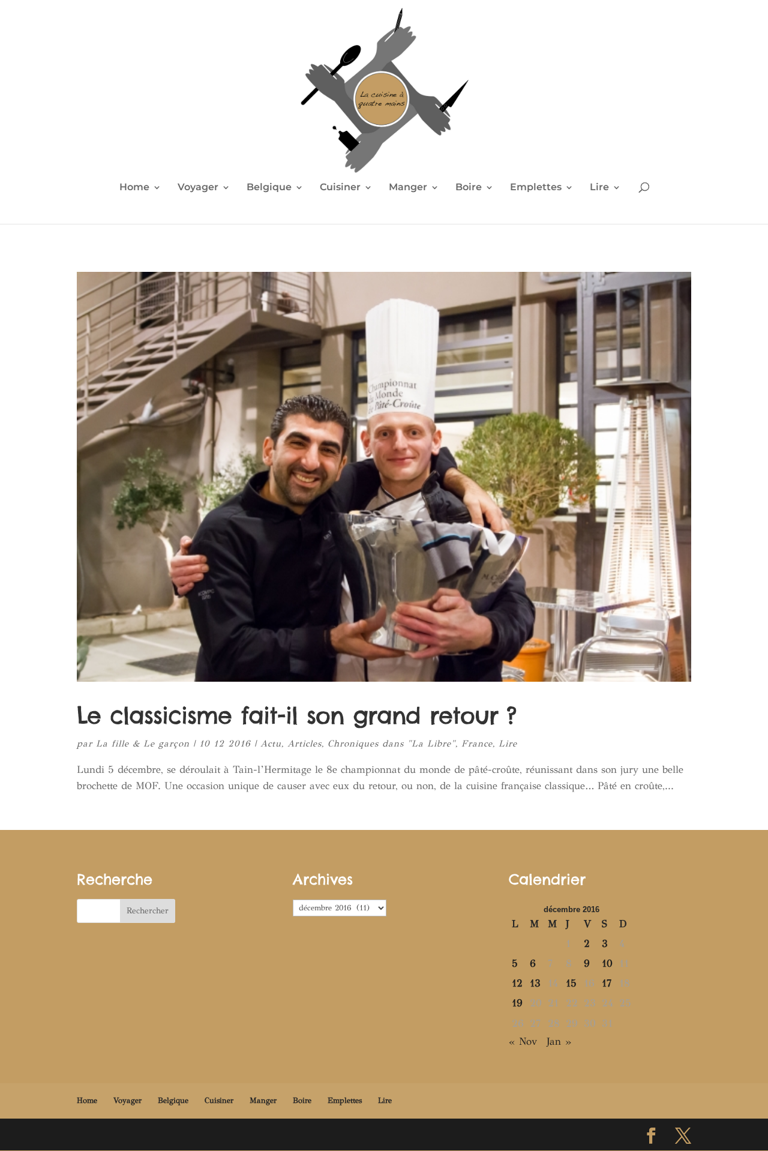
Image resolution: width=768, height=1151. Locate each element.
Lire (599, 188)
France (477, 743)
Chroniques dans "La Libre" (391, 743)
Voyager (198, 188)
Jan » (559, 1041)
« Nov (523, 1041)
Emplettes (536, 188)
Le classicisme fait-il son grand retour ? (297, 715)
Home (134, 188)
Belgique (269, 188)
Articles (304, 743)
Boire (468, 188)
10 (607, 963)
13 (535, 983)
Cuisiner (340, 188)
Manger (408, 188)
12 (517, 983)
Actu (270, 743)
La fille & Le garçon (143, 743)
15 (571, 983)
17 (606, 983)
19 (517, 1003)
